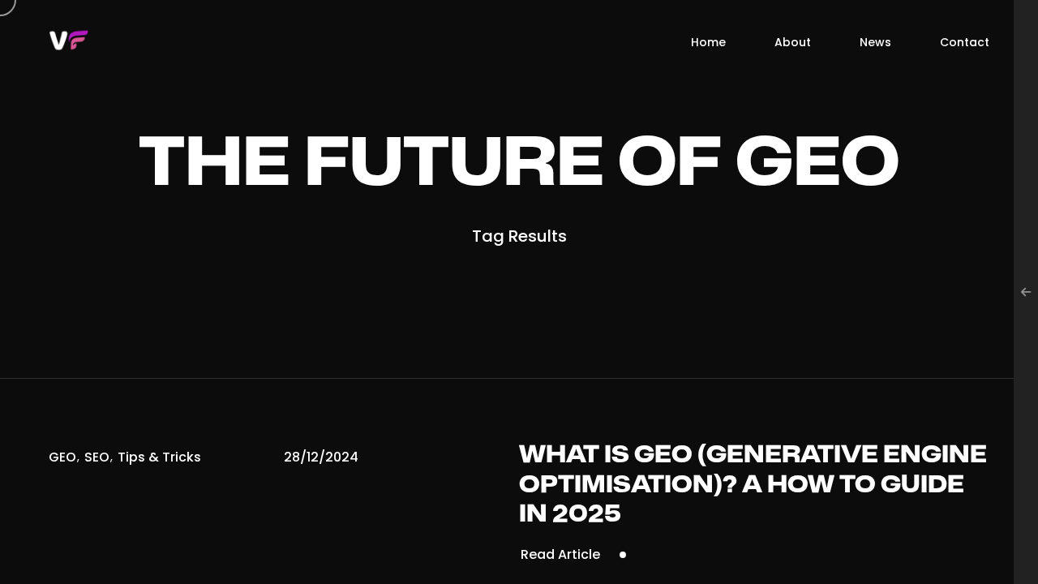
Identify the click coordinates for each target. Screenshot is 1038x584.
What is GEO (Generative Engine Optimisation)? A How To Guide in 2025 (753, 485)
